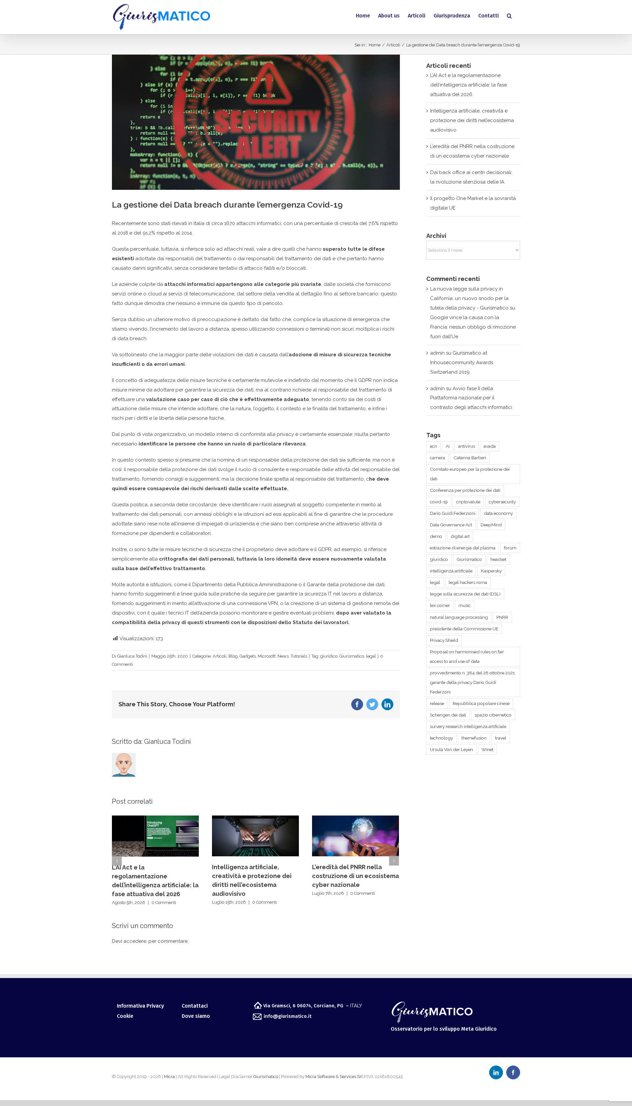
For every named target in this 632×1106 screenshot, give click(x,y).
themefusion (474, 738)
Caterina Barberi (470, 457)
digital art (460, 536)
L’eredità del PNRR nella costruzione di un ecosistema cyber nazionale (355, 876)
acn (433, 446)
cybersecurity (502, 501)
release (437, 703)
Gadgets (248, 656)
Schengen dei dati (448, 714)
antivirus (466, 446)
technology (441, 738)
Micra (169, 1076)
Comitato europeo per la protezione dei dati (470, 473)
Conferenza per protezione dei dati (465, 490)
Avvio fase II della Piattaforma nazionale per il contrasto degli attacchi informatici (471, 398)
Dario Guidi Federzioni (452, 513)
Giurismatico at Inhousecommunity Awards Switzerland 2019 (461, 362)
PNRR (502, 617)
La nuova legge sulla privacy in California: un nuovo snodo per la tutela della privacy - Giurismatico (469, 298)
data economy (498, 513)
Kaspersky (491, 570)
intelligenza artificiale (451, 570)
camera (437, 457)
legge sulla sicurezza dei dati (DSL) (465, 593)
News (283, 656)
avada (490, 446)
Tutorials (299, 656)
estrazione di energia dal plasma (462, 547)
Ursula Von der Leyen (451, 749)
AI (448, 446)
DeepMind (491, 524)
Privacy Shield (444, 640)
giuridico (328, 656)
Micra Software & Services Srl (334, 1076)
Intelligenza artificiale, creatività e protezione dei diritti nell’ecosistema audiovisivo (472, 120)
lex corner (440, 605)
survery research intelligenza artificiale (468, 726)
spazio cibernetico (493, 714)
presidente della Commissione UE (464, 628)
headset (498, 559)
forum (510, 547)
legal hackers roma (468, 582)
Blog (233, 656)
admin (437, 353)
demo (436, 536)
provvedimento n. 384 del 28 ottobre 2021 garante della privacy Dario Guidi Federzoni (472, 682)
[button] (509, 15)
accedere (134, 941)
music (465, 605)
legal (371, 656)
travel (500, 738)
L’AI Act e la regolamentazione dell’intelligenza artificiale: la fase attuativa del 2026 (468, 84)
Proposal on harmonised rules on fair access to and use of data (467, 656)
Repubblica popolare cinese (481, 703)
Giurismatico (351, 656)
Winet (487, 749)
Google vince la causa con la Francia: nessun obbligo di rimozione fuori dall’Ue (473, 326)
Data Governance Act (451, 524)
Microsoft (267, 656)
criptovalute (468, 501)
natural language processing (459, 617)
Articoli (219, 656)
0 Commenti (163, 902)
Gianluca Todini (132, 656)
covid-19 (439, 501)
